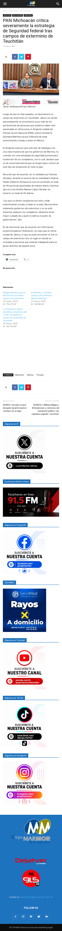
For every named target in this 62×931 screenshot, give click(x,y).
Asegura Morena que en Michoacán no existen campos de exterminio (14, 295)
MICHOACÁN (25, 11)
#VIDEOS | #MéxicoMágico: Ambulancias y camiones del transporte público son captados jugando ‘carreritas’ (45, 409)
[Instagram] (23, 916)
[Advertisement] (31, 350)
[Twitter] (21, 57)
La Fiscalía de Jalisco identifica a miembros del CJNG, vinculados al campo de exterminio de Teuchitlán (15, 315)
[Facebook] (15, 57)
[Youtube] (46, 917)
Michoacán (19, 375)
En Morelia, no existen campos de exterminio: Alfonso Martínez (41, 295)
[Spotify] (31, 917)
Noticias (30, 375)
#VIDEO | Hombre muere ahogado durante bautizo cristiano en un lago (15, 408)
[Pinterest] (28, 57)
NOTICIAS (14, 11)
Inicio (5, 11)
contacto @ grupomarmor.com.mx (36, 897)
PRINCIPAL (28, 15)
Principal (40, 375)
